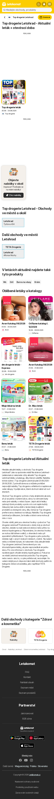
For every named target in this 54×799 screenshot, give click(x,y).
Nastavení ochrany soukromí (27, 781)
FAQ (27, 672)
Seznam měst (26, 687)
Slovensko (43, 766)
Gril (11, 282)
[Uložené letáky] (38, 4)
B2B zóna (27, 718)
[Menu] (49, 4)
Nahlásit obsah (27, 682)
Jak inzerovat (27, 713)
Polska (33, 766)
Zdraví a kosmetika (19, 564)
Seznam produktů (27, 692)
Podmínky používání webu (27, 787)
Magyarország (22, 766)
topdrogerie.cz (15, 530)
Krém (37, 282)
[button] (44, 4)
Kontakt (27, 677)
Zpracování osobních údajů (26, 793)
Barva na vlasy (24, 282)
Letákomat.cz (34, 775)
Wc (5, 282)
